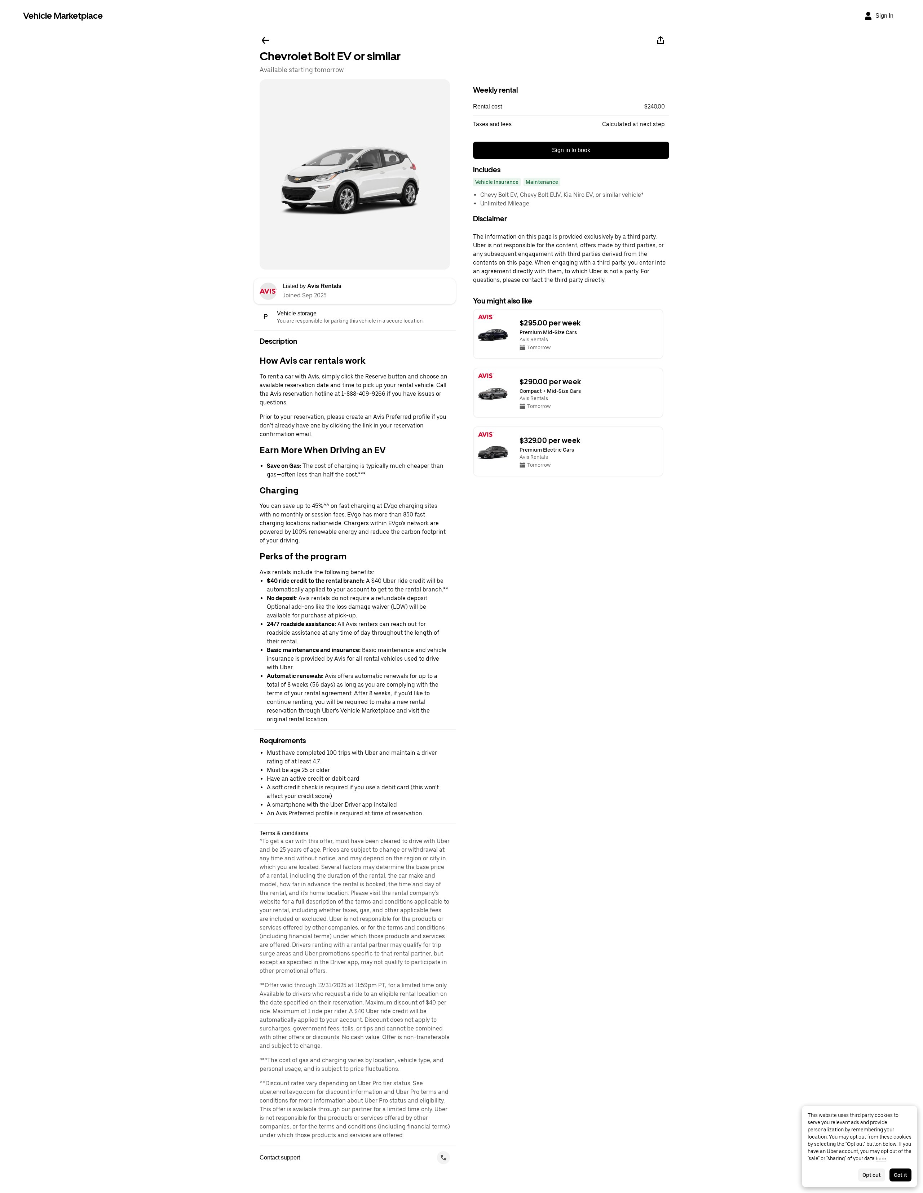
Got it (900, 1175)
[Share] (660, 40)
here (881, 1158)
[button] (571, 106)
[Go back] (265, 40)
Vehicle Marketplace (63, 15)
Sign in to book (571, 150)
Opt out (871, 1175)
